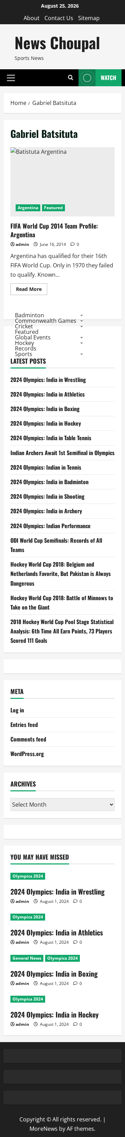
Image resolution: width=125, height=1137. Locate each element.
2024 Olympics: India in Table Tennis (50, 438)
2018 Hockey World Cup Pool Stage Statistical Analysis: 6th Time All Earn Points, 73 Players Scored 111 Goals (62, 631)
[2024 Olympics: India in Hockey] (62, 999)
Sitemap (89, 18)
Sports (23, 354)
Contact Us (58, 18)
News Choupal (57, 42)
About (32, 18)
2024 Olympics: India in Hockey (45, 423)
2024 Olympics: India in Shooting (47, 496)
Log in (17, 710)
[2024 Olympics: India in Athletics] (62, 917)
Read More (31, 290)
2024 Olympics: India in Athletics (47, 394)
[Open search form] (70, 77)
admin (22, 244)
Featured (53, 208)
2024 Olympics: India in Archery (46, 511)
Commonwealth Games (45, 321)
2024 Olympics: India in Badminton (49, 482)
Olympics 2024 (27, 876)
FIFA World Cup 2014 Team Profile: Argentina (62, 181)
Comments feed (28, 739)
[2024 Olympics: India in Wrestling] (62, 876)
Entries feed (24, 724)
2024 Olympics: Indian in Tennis (45, 467)
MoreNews (44, 1128)
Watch (108, 77)
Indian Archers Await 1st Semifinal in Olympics (62, 452)
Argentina (28, 208)
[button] (10, 77)
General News (26, 958)
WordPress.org (27, 753)
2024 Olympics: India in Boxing (45, 409)
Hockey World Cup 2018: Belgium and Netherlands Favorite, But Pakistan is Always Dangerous (60, 573)
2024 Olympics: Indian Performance (50, 526)
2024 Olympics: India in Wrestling (48, 379)
